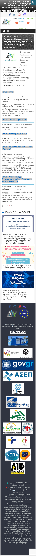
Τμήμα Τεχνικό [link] (8, 92)
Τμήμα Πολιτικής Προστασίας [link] (14, 119)
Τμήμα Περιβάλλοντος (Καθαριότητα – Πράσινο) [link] (17, 148)
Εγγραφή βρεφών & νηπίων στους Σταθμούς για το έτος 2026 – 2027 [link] (17, 266)
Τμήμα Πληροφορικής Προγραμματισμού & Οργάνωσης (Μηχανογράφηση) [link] (18, 497)
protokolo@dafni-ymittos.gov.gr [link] (18, 10)
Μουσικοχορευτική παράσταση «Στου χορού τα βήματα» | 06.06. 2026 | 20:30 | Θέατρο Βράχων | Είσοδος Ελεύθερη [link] (16, 294)
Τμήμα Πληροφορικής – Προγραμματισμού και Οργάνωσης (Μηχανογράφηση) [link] (17, 179)
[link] (33, 2)
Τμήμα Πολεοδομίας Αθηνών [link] (14, 134)
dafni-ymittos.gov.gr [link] (19, 543)
